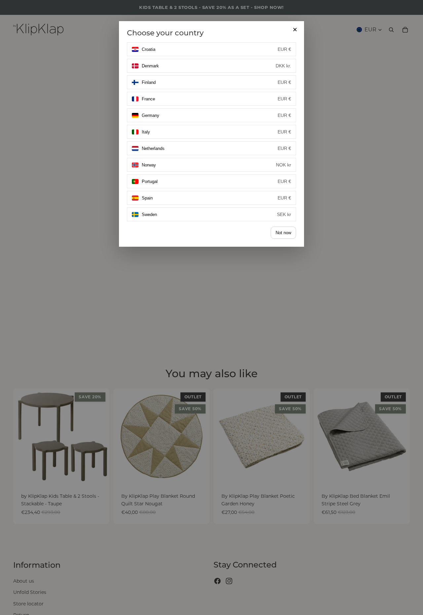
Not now (283, 232)
